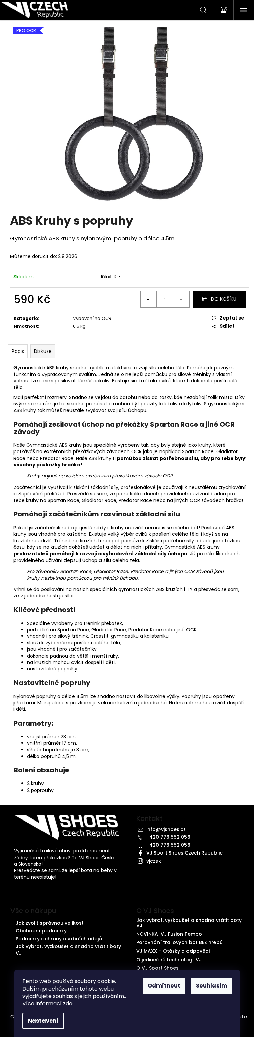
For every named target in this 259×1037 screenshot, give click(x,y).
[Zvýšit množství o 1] (181, 299)
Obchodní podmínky (41, 930)
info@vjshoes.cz (166, 829)
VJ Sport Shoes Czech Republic (184, 852)
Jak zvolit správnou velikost (50, 922)
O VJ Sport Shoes (157, 968)
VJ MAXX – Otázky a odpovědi (173, 951)
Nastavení (43, 1021)
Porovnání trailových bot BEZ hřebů (179, 942)
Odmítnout (164, 986)
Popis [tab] (18, 351)
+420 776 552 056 (168, 837)
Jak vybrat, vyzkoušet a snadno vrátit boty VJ (68, 949)
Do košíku (223, 299)
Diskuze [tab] (43, 351)
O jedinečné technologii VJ (169, 959)
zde (68, 1003)
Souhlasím (211, 986)
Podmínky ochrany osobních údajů (59, 938)
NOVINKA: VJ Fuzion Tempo (169, 934)
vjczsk (153, 861)
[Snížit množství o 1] (149, 299)
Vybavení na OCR (92, 318)
